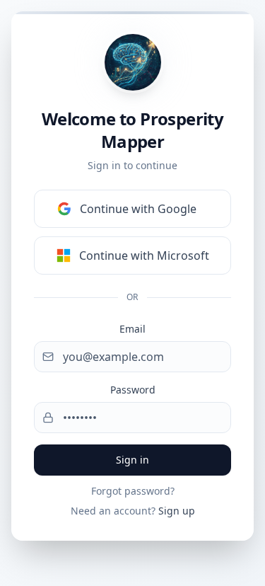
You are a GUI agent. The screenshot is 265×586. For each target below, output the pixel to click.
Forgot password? (133, 491)
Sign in (132, 459)
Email (132, 328)
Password (132, 389)
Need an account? (133, 510)
